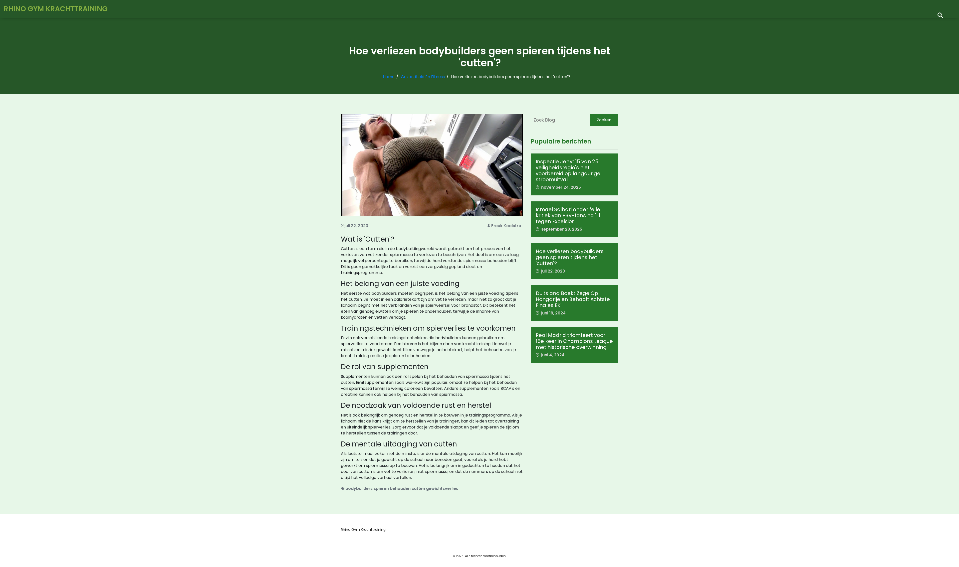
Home (389, 77)
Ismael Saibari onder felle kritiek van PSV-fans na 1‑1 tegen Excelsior (568, 215)
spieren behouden (392, 488)
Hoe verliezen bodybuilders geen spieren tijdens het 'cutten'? (570, 257)
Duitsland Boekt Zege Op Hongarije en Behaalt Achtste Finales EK (573, 299)
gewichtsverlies (442, 488)
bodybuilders (359, 488)
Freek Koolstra (506, 226)
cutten (418, 488)
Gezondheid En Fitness (423, 77)
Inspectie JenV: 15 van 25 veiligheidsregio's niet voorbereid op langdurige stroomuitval (568, 170)
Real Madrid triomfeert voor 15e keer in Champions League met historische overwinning (574, 341)
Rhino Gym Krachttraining (56, 9)
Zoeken (604, 120)
